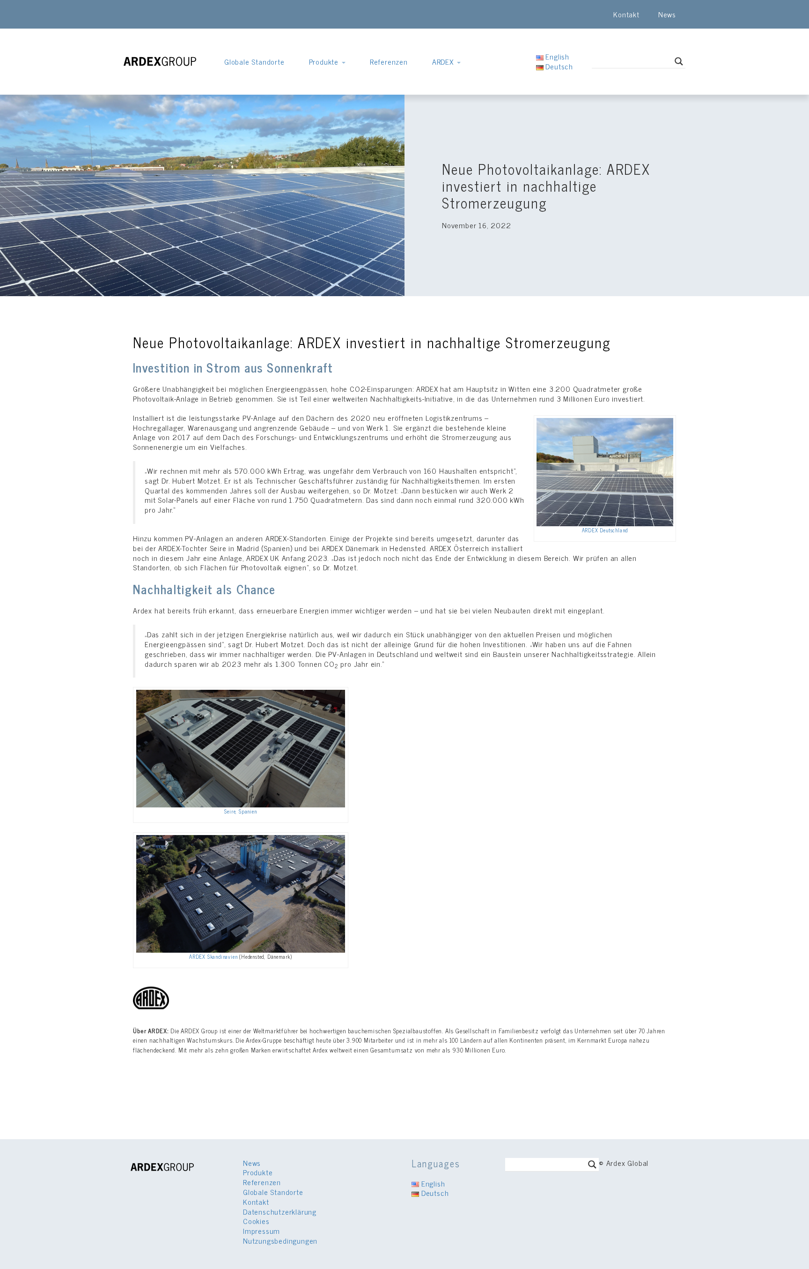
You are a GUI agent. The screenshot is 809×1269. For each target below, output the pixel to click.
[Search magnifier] (678, 61)
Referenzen (389, 61)
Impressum (261, 1230)
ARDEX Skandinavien (213, 956)
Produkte (325, 61)
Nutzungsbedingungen (280, 1240)
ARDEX (444, 61)
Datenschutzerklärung (279, 1211)
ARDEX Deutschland (605, 530)
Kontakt (626, 14)
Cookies (256, 1221)
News (667, 14)
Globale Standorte (254, 61)
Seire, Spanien (240, 811)
